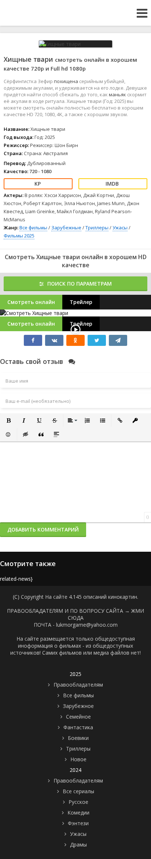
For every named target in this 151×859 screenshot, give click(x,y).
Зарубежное (78, 705)
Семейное (78, 716)
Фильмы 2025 (19, 235)
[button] (8, 420)
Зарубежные (66, 227)
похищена (66, 81)
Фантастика (78, 727)
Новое (78, 759)
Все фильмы (33, 227)
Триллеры (96, 227)
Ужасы (120, 227)
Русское (78, 801)
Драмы (78, 844)
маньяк (118, 94)
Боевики (78, 737)
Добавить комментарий (43, 529)
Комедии (78, 812)
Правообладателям (78, 684)
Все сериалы (78, 791)
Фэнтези (78, 823)
